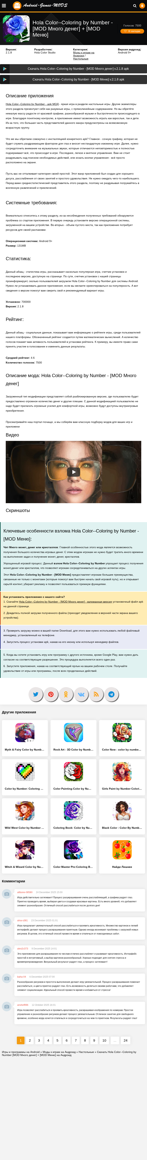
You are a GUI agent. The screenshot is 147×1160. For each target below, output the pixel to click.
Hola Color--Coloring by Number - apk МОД (32, 104)
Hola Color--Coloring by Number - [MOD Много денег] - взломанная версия (65, 601)
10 (104, 1040)
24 (125, 1040)
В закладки (134, 31)
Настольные (80, 58)
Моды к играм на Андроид (83, 54)
